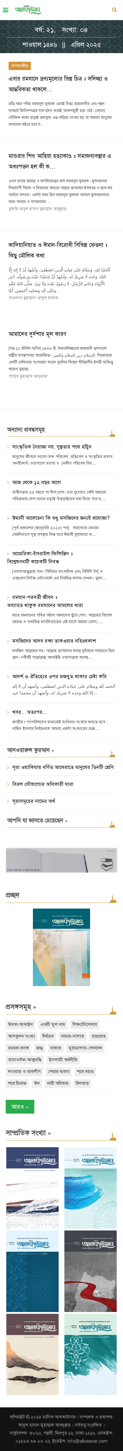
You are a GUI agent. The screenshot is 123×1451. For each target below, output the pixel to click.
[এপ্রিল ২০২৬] (32, 1393)
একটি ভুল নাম (52, 1024)
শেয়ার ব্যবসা (59, 1072)
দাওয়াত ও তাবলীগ (24, 1072)
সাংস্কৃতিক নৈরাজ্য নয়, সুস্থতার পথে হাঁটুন (52, 447)
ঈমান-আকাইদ (20, 1024)
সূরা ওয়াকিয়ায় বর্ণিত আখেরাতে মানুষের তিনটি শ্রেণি (63, 767)
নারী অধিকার (57, 1083)
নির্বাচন (48, 1036)
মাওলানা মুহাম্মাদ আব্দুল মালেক (33, 297)
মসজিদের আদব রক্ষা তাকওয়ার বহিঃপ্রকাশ (54, 641)
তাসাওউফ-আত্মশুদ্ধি (24, 1060)
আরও (20, 1106)
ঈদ (37, 1083)
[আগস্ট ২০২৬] (32, 1227)
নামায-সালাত (72, 1036)
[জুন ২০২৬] (32, 1310)
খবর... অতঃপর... (29, 712)
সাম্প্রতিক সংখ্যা (28, 1133)
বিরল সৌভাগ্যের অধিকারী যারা (43, 784)
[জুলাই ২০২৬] (90, 1227)
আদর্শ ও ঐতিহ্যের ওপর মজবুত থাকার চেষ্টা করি (59, 676)
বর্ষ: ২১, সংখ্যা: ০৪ (61, 30)
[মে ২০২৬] (90, 1310)
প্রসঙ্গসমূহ (21, 1006)
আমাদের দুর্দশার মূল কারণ (37, 334)
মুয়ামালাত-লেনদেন (85, 1048)
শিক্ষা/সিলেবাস (85, 1024)
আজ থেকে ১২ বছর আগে (36, 482)
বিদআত (82, 1083)
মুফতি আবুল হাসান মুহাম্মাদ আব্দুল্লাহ (37, 208)
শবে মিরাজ (17, 1083)
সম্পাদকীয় (19, 65)
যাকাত (55, 1048)
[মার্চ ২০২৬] (90, 1393)
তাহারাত (99, 1036)
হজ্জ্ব (39, 1048)
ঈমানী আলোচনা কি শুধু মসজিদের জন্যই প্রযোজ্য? (61, 518)
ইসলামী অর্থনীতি (63, 1060)
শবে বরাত (85, 1072)
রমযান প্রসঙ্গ (18, 1048)
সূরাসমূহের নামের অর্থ (33, 801)
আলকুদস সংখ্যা (21, 1036)
